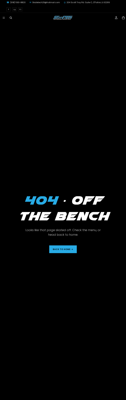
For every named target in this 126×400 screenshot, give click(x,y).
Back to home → (63, 249)
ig (14, 9)
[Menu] (4, 18)
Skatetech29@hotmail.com (45, 2)
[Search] (10, 17)
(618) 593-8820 (16, 2)
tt (20, 9)
